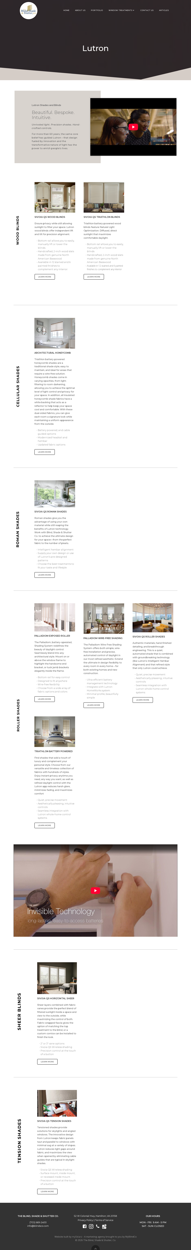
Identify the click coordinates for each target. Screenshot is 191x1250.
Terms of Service (104, 1220)
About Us (80, 10)
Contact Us (147, 10)
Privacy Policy (85, 1220)
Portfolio (97, 10)
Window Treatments (120, 10)
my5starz (77, 1236)
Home (66, 10)
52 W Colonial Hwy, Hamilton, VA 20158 (95, 1216)
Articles (164, 10)
